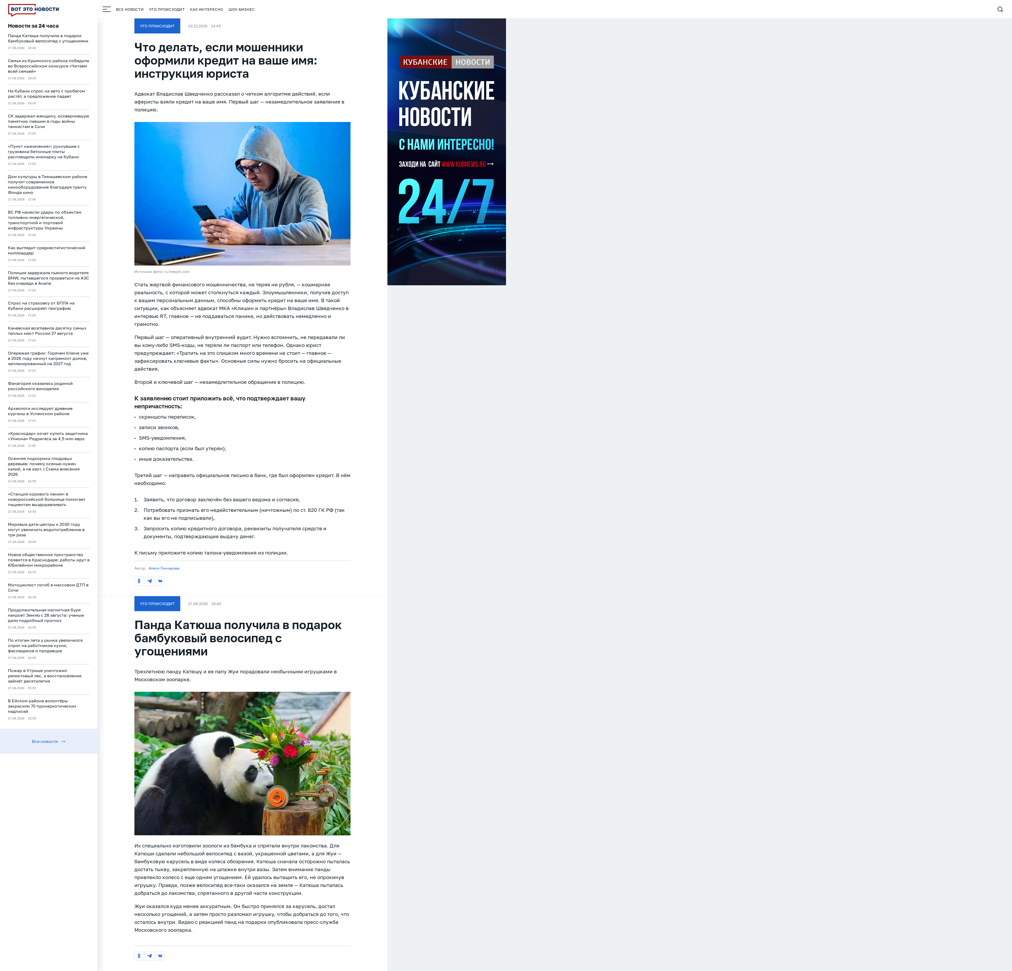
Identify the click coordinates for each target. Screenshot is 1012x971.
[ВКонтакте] (160, 581)
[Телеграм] (149, 581)
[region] (49, 494)
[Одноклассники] (139, 581)
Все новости (130, 9)
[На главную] (33, 9)
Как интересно (206, 9)
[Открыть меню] (107, 9)
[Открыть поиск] (1000, 9)
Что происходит (167, 9)
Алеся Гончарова (164, 568)
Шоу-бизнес (241, 9)
